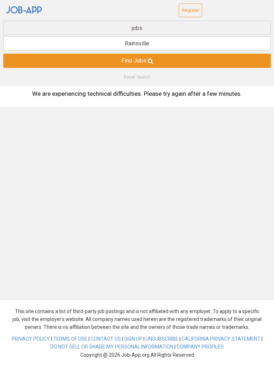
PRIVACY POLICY (31, 339)
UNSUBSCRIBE (162, 339)
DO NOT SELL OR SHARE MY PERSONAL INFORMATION (111, 347)
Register (190, 10)
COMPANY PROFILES (200, 347)
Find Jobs (134, 60)
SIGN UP (133, 339)
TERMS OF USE (70, 339)
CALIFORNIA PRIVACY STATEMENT (221, 339)
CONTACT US (106, 339)
